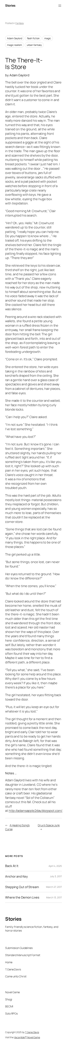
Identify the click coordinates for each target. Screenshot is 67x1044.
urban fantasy (34, 45)
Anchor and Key (16, 876)
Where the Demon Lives (22, 897)
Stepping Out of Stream (22, 887)
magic (47, 38)
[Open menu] (60, 6)
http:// (13, 811)
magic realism (14, 45)
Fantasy (19, 23)
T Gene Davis (32, 1032)
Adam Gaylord (14, 38)
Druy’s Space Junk (49, 825)
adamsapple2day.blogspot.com (39, 811)
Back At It (11, 866)
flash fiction (33, 38)
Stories (10, 5)
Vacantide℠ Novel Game (27, 1037)
